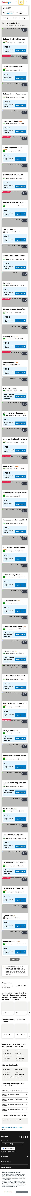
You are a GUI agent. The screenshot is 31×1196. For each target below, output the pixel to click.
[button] (15, 8)
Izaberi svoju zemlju (6, 1141)
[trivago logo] (6, 2)
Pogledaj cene (19, 50)
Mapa (24, 18)
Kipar (20, 1127)
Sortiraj (6, 18)
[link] (16, 2)
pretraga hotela (6, 1127)
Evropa (14, 1127)
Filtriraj (15, 18)
